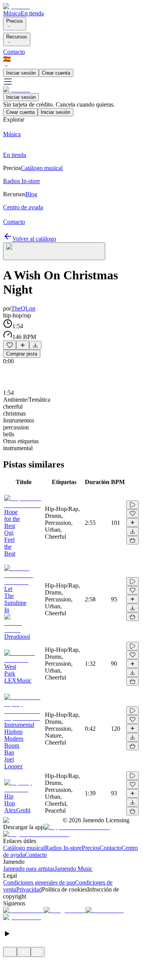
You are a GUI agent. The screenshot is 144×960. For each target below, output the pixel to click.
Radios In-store (63, 848)
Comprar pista (21, 354)
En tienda (32, 13)
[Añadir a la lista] (22, 345)
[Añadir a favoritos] (9, 345)
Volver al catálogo (34, 238)
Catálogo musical (24, 848)
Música (12, 13)
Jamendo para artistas (29, 868)
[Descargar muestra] (35, 345)
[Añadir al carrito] (132, 540)
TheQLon (23, 308)
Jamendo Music (74, 868)
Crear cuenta (56, 73)
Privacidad (29, 889)
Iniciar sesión (21, 73)
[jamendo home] (16, 6)
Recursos (16, 37)
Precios (14, 21)
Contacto (14, 51)
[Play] (54, 251)
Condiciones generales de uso (39, 882)
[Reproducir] (132, 505)
